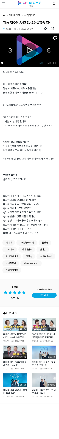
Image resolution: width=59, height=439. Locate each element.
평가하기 (44, 295)
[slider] (19, 63)
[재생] (29, 50)
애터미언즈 (14, 15)
